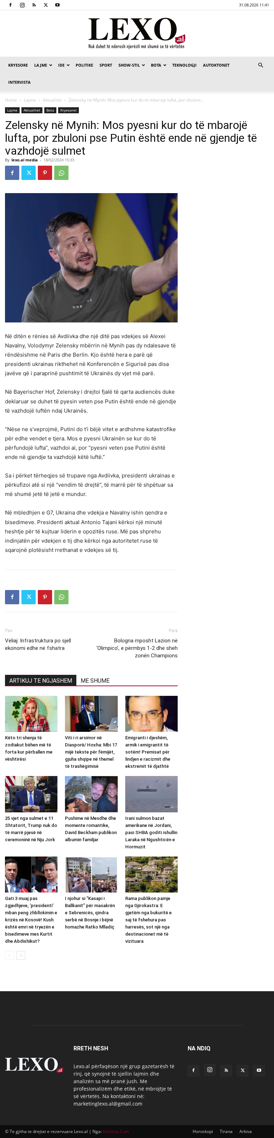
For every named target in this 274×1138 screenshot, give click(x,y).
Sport (106, 65)
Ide (61, 65)
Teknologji (184, 65)
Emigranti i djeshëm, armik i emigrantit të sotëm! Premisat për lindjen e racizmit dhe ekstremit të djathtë (147, 752)
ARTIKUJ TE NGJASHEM (40, 680)
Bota (156, 65)
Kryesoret (68, 110)
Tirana (226, 1131)
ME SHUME (95, 680)
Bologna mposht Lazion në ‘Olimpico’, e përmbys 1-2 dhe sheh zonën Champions (137, 648)
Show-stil (129, 65)
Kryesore (18, 65)
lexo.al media (24, 159)
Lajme (40, 65)
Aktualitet (52, 100)
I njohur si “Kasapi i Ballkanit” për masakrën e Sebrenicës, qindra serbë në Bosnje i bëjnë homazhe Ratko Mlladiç (90, 913)
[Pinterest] (45, 173)
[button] (260, 65)
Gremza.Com (116, 1131)
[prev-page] (9, 955)
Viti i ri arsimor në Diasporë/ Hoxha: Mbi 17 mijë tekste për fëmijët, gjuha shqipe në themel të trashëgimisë (91, 752)
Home (11, 100)
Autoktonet (216, 65)
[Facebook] (10, 5)
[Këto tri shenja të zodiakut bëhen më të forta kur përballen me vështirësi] (31, 714)
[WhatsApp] (61, 173)
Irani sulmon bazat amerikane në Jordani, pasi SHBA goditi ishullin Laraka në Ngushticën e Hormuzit (151, 832)
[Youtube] (57, 5)
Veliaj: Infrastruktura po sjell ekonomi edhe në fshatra (38, 644)
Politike (84, 65)
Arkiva (245, 1131)
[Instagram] (22, 5)
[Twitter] (45, 5)
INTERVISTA (19, 82)
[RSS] (34, 5)
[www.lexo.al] (137, 34)
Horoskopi (203, 1131)
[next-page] (20, 955)
